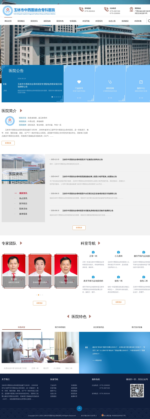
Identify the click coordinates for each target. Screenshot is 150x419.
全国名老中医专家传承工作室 (15, 368)
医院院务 (74, 393)
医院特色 (60, 21)
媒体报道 (23, 214)
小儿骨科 (57, 368)
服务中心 (53, 391)
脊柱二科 (68, 368)
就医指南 (47, 21)
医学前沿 (23, 203)
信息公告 (112, 21)
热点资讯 (23, 198)
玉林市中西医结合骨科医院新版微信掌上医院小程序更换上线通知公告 (89, 176)
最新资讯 (23, 193)
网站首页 (8, 21)
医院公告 (16, 71)
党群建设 (125, 21)
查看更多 (8, 143)
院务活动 (23, 209)
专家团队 (73, 21)
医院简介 (10, 111)
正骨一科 (35, 368)
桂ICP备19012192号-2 (89, 415)
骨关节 (46, 368)
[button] (36, 294)
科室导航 (86, 21)
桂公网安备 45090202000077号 (115, 415)
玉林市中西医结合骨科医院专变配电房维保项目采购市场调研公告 (87, 211)
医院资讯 (34, 21)
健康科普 (74, 396)
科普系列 (99, 21)
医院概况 (21, 21)
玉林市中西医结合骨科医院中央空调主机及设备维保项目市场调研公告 (89, 194)
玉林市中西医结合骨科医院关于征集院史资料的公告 (82, 159)
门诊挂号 (53, 385)
